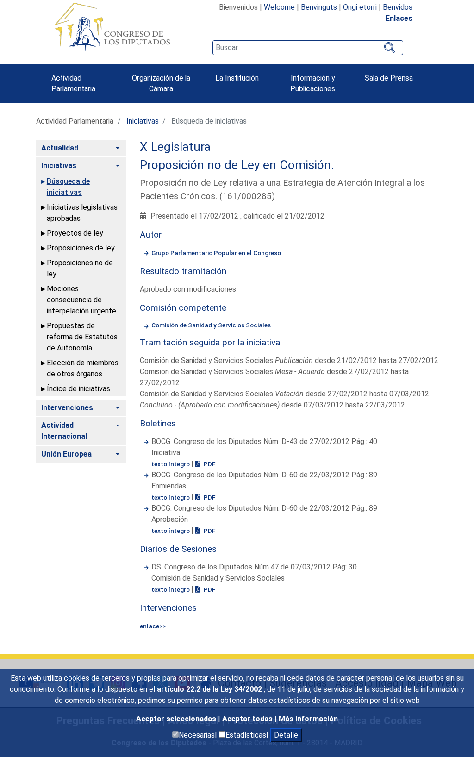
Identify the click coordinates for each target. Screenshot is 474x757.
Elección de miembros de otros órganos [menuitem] (82, 368)
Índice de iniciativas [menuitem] (78, 388)
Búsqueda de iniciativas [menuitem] (68, 187)
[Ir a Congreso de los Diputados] (112, 27)
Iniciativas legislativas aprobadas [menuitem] (82, 213)
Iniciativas (142, 121)
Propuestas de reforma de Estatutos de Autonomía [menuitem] (82, 336)
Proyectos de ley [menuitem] (75, 233)
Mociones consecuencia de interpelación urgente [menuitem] (81, 299)
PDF (208, 464)
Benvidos (397, 7)
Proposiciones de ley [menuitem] (81, 248)
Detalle (286, 735)
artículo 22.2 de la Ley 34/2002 (210, 689)
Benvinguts (319, 7)
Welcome (279, 7)
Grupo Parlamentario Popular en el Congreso (216, 253)
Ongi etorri (360, 7)
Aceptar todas (248, 718)
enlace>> (153, 626)
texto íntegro (171, 464)
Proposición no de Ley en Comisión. (237, 165)
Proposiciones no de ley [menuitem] (80, 268)
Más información (308, 718)
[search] (307, 47)
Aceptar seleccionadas (177, 718)
